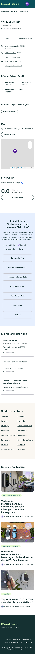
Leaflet (14, 168)
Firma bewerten (17, 197)
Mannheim (21, 416)
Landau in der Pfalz (25, 426)
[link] (17, 347)
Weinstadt (5, 430)
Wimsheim (21, 449)
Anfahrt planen (9, 134)
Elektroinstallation (9, 111)
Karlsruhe (4, 421)
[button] (27, 4)
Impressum (28, 642)
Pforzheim (21, 421)
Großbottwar (22, 435)
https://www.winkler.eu (13, 61)
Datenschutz (16, 639)
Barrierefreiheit (26, 639)
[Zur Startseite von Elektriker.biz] (10, 4)
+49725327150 (10, 53)
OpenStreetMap (22, 168)
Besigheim (21, 445)
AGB (22, 642)
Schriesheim (5, 440)
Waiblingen (5, 426)
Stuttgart (4, 416)
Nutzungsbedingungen (12, 642)
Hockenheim (22, 430)
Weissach (4, 445)
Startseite (4, 11)
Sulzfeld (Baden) (7, 449)
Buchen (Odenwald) (8, 435)
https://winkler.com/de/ (13, 66)
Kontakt (8, 639)
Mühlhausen (14, 11)
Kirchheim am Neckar (25, 440)
